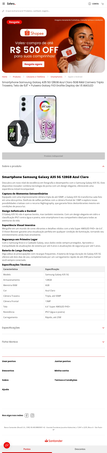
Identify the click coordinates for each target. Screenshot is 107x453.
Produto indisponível (53, 156)
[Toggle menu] (3, 3)
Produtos (17, 76)
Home (4, 76)
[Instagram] (32, 415)
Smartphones (56, 76)
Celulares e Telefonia (35, 76)
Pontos (27, 449)
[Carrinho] (103, 3)
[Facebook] (26, 415)
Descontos (80, 449)
